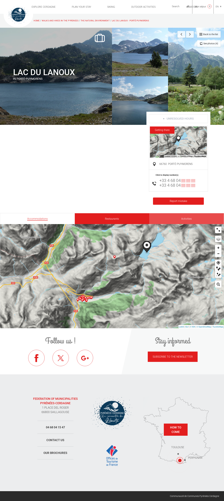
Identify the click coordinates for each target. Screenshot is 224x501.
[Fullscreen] (218, 230)
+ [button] (218, 248)
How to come (175, 430)
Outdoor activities (143, 6)
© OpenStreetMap (204, 326)
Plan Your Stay (81, 6)
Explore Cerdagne (44, 6)
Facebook (36, 358)
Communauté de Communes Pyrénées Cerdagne (194, 496)
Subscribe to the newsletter (173, 356)
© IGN (192, 326)
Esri (187, 326)
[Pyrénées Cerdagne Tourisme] (18, 14)
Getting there (162, 130)
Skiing (111, 6)
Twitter (60, 358)
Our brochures (55, 453)
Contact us (55, 440)
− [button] (218, 254)
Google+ (85, 358)
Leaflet (181, 326)
